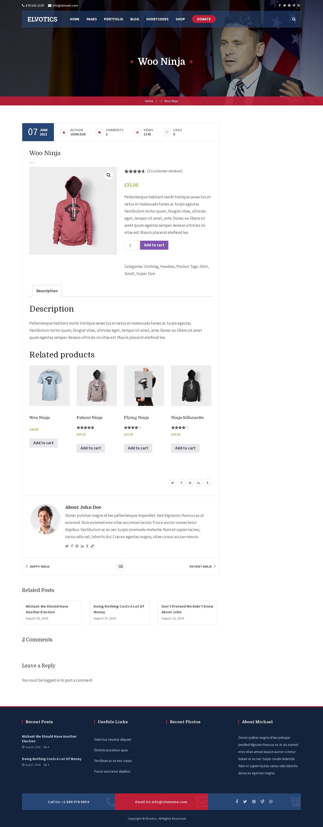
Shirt (203, 266)
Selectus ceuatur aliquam (112, 739)
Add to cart (154, 245)
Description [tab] (47, 290)
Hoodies (167, 266)
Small (129, 273)
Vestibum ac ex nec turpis (113, 760)
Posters (182, 266)
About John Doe (83, 507)
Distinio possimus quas (111, 750)
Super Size (145, 273)
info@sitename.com (169, 801)
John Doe (78, 134)
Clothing (151, 266)
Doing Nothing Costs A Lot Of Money (52, 759)
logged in (52, 680)
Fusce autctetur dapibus (112, 771)
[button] (109, 175)
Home (149, 101)
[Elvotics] (42, 19)
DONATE (204, 19)
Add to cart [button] (43, 442)
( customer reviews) (165, 171)
